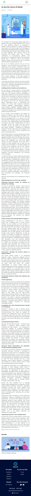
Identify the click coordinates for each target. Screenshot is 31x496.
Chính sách (19, 488)
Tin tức (22, 472)
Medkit (9, 474)
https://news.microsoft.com (12, 429)
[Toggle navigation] (26, 2)
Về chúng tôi (9, 484)
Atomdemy (9, 472)
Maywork (9, 478)
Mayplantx (8, 476)
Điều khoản (12, 488)
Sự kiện (22, 474)
